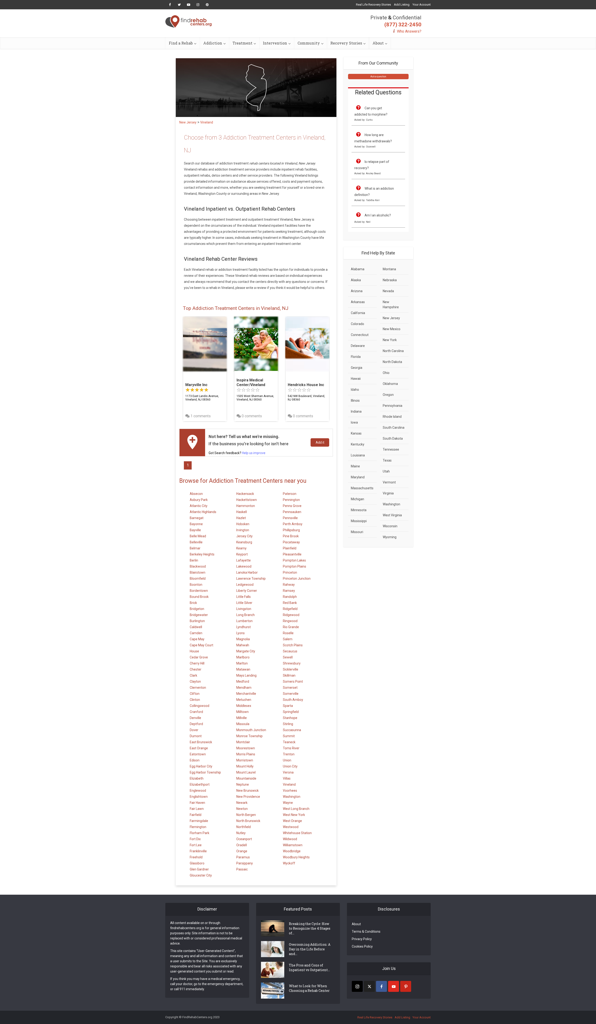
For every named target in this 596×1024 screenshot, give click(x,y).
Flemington (198, 827)
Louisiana (358, 455)
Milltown (242, 712)
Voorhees (290, 790)
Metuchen (243, 700)
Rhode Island (392, 416)
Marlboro (243, 657)
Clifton (195, 693)
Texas (387, 460)
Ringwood (290, 621)
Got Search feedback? (237, 453)
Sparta (288, 706)
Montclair (243, 742)
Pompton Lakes (294, 560)
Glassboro (197, 863)
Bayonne (196, 524)
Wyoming (389, 537)
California (358, 313)
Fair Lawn (197, 809)
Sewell (288, 657)
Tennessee (391, 449)
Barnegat (196, 518)
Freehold (196, 857)
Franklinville (198, 851)
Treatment (242, 43)
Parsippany (244, 863)
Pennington (291, 500)
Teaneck (289, 742)
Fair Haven (197, 803)
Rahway (289, 584)
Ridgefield (290, 609)
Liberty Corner (246, 590)
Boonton (196, 584)
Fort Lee (196, 845)
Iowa (354, 422)
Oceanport (244, 839)
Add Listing (402, 4)
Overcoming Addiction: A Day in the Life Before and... (309, 949)
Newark (241, 803)
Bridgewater (199, 615)
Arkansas (358, 302)
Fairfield (195, 815)
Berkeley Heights (202, 554)
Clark (193, 675)
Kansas (356, 433)
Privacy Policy (362, 939)
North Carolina (393, 351)
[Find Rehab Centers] (188, 21)
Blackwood (198, 566)
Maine (355, 466)
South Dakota (393, 438)
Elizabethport (200, 784)
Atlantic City (198, 506)
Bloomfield (198, 578)
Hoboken (242, 524)
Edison (195, 760)
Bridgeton (197, 609)
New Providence (248, 796)
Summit (289, 736)
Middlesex (243, 706)
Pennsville (290, 518)
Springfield (291, 712)
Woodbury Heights (296, 857)
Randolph (290, 597)
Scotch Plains (293, 645)
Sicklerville (290, 669)
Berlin (194, 560)
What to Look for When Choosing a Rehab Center (309, 988)
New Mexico (391, 329)
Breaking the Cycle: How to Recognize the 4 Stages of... (309, 928)
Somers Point (293, 681)
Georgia (356, 368)
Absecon (196, 494)
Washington (291, 796)
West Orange (292, 821)
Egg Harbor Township (205, 772)
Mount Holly (245, 766)
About (378, 43)
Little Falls (243, 597)
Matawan (243, 669)
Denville (195, 718)
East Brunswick (201, 742)
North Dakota (392, 362)
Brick (193, 603)
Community (309, 43)
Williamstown (292, 845)
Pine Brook (291, 536)
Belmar (195, 548)
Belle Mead (198, 536)
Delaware (358, 346)
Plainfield (289, 548)
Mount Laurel (246, 772)
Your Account (422, 4)
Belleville (196, 542)
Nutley (241, 833)
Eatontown (198, 754)
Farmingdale (199, 821)
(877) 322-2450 (402, 24)
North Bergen (246, 815)
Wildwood (290, 839)
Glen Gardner (199, 869)
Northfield (243, 827)
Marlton (242, 663)
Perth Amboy (292, 524)
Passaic (242, 869)
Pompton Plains (294, 566)
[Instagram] (357, 986)
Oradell (241, 845)
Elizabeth (196, 778)
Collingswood (199, 706)
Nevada (388, 291)
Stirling (288, 724)
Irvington (242, 530)
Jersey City (244, 536)
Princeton (290, 572)
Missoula (242, 724)
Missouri (357, 532)
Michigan (357, 499)
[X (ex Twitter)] (369, 986)
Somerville (290, 693)
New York (390, 340)
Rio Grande (291, 627)
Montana (389, 269)
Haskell (241, 512)
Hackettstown (246, 500)
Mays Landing (246, 675)
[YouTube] (393, 986)
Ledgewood (245, 584)
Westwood (290, 827)
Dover (194, 730)
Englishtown (199, 796)
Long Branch (245, 615)
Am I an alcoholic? (378, 215)
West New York (294, 815)
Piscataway (291, 542)
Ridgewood (291, 615)
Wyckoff (289, 863)
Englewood (198, 790)
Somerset (290, 687)
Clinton (195, 700)
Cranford (196, 712)
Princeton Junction (297, 578)
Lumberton (244, 621)
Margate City (245, 651)
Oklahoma (390, 384)
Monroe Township (249, 736)
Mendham (243, 687)
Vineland (289, 784)
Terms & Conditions (366, 931)
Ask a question (378, 76)
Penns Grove (292, 506)
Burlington (197, 621)
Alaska (356, 280)
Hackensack (245, 494)
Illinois (355, 400)
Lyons (240, 633)
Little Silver (244, 603)
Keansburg (244, 542)
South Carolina (393, 427)
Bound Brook (199, 597)
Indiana (356, 411)
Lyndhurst (243, 627)
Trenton (289, 754)
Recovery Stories (346, 43)
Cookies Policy (362, 946)
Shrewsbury (292, 663)
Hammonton (245, 506)
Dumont (196, 736)
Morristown (244, 760)
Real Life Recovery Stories (373, 4)
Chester (195, 669)
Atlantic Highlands (203, 512)
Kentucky (357, 444)
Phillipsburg (291, 530)
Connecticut (360, 335)
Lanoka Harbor (247, 572)
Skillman (289, 675)
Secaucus (290, 651)
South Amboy (293, 700)
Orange (241, 851)
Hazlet (241, 518)
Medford (242, 681)
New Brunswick (247, 790)
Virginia (388, 493)
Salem (287, 639)
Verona (288, 772)
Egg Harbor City (201, 766)
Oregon (388, 395)
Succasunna (292, 730)
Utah (386, 471)
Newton (242, 809)
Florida (356, 357)
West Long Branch (296, 809)
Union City (290, 766)
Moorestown (245, 748)
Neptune (242, 784)
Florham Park (199, 833)
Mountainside (246, 778)
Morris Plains (245, 754)
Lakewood (243, 566)
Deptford (196, 724)
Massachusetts (362, 488)
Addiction (212, 43)
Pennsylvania (392, 406)
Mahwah (242, 645)
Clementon (198, 687)
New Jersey (391, 318)
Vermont (389, 482)
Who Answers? (409, 31)
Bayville (195, 530)
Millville (241, 718)
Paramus (243, 857)
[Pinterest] (405, 986)
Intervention (275, 43)
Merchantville (246, 693)
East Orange (199, 748)
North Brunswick (248, 821)
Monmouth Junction (251, 730)
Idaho (355, 389)
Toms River (291, 748)
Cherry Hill (197, 663)
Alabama (357, 269)
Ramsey (289, 590)
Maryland (358, 477)
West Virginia (392, 515)
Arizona (356, 291)
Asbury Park (199, 500)
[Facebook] (381, 986)
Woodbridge (292, 851)
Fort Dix (195, 839)
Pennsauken (292, 512)
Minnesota (358, 510)
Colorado (357, 324)
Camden (196, 633)
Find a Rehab (181, 43)
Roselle (288, 633)
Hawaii (356, 378)
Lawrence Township (251, 578)
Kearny (241, 548)
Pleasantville (292, 554)
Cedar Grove (199, 657)
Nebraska (390, 280)
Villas (287, 778)
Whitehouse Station (297, 833)
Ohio (386, 373)
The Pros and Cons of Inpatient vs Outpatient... (309, 967)
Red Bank (290, 603)
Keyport (242, 554)
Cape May (197, 639)
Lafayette (243, 560)
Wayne (288, 803)
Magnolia (243, 639)
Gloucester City (201, 875)
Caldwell (196, 627)
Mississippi (359, 521)
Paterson (289, 494)
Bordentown (199, 590)
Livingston (243, 609)
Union (287, 760)
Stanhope (290, 718)
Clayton (195, 681)
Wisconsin (390, 526)
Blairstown (197, 572)
